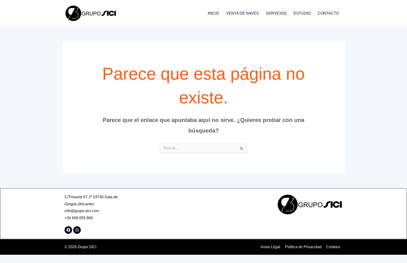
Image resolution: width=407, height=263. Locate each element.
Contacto (328, 13)
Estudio (302, 13)
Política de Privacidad (303, 247)
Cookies (333, 247)
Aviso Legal (270, 247)
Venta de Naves (242, 13)
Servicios (276, 13)
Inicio (213, 13)
